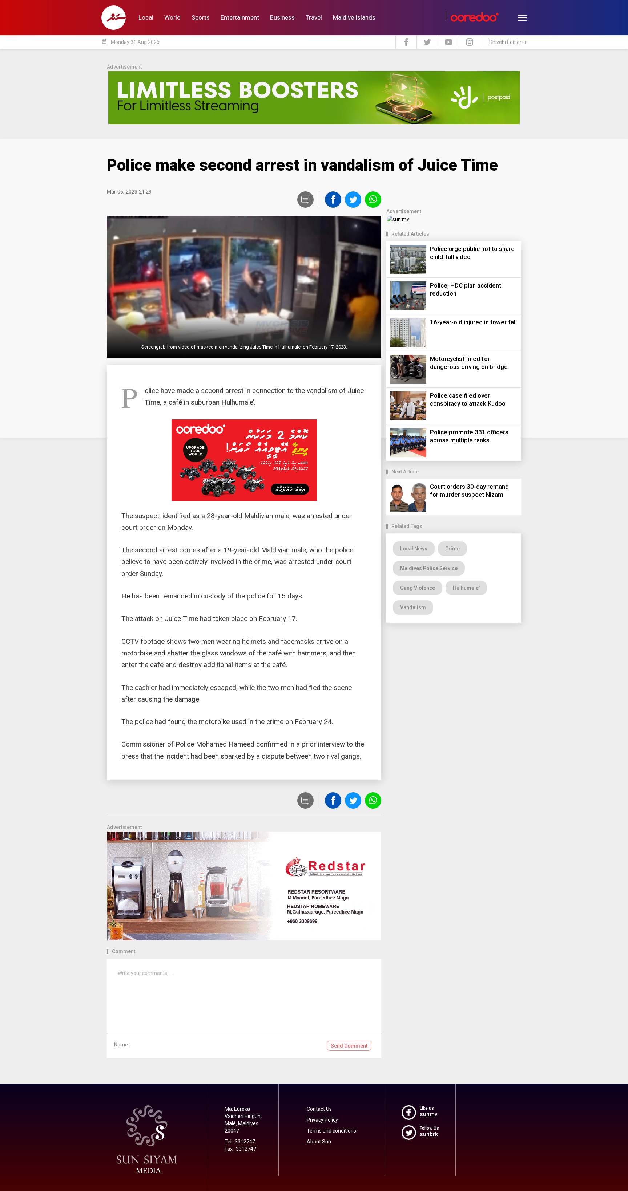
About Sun (319, 1142)
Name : (122, 1045)
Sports (201, 17)
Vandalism (413, 607)
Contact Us (319, 1109)
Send (349, 1046)
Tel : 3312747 (240, 1142)
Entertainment (240, 17)
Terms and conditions (331, 1131)
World (172, 17)
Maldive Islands (354, 17)
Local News (413, 549)
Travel (314, 17)
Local (145, 17)
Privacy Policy (322, 1120)
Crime (452, 549)
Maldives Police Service (429, 568)
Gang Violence (417, 588)
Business (282, 17)
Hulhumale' (466, 588)
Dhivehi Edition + (508, 42)
